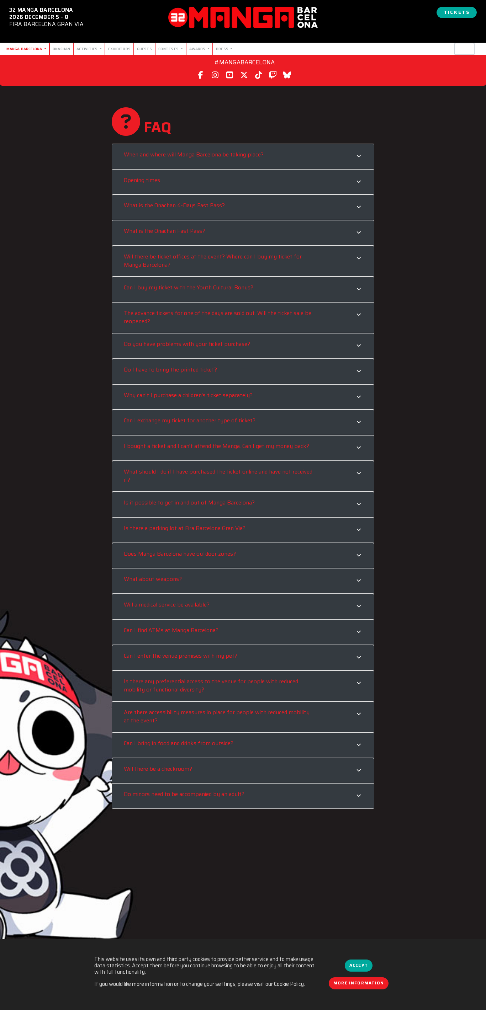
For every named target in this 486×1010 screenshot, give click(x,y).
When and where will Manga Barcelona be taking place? (194, 153)
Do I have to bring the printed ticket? (171, 368)
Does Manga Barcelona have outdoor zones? (180, 552)
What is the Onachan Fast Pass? (164, 229)
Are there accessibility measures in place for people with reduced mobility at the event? (217, 714)
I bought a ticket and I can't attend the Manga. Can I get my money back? (217, 444)
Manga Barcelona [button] (24, 49)
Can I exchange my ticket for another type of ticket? (190, 419)
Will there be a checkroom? (158, 767)
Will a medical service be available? (167, 603)
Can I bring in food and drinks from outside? (178, 741)
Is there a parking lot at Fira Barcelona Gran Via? (184, 526)
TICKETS (457, 12)
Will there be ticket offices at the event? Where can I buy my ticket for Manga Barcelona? (213, 259)
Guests (144, 49)
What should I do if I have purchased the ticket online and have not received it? (218, 474)
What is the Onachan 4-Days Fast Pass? (174, 204)
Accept (358, 965)
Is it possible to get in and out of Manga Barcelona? (190, 501)
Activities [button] (87, 49)
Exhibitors (119, 49)
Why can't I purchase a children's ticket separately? (188, 393)
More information (358, 983)
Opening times (142, 178)
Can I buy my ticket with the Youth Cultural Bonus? (188, 286)
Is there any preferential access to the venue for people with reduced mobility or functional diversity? (211, 683)
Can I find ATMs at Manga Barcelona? (172, 628)
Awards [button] (198, 49)
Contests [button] (169, 49)
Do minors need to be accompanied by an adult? (184, 792)
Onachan (61, 49)
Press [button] (222, 49)
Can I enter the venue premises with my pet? (181, 654)
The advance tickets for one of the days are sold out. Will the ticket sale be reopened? (217, 315)
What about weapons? (153, 577)
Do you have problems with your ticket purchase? (187, 342)
